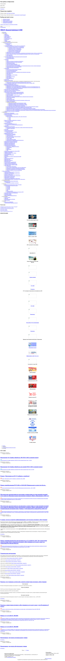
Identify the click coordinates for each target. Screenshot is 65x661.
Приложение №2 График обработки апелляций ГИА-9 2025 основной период (21, 466)
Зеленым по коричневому (7, 22)
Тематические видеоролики (8, 553)
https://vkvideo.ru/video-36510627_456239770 (13, 566)
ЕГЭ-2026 (32, 285)
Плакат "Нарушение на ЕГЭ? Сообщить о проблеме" (15, 476)
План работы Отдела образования (32, 322)
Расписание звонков (3, 210)
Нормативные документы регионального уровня (13, 637)
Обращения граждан (32, 347)
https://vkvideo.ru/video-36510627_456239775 (14, 558)
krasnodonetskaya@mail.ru (11, 657)
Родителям (33, 331)
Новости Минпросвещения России (6, 211)
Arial (7, 13)
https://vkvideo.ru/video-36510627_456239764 (16, 575)
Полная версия (3, 27)
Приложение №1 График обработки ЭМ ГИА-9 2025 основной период (19, 457)
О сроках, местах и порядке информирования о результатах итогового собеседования (23, 519)
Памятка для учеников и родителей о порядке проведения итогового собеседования (23, 581)
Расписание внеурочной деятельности (7, 208)
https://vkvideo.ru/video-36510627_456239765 (12, 573)
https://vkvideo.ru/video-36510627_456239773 (13, 561)
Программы (32, 314)
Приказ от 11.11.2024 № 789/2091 (9, 615)
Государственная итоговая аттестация (6, 207)
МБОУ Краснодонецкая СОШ (11, 30)
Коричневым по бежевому (7, 21)
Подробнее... (2, 534)
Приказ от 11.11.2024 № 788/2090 (9, 626)
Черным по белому (6, 19)
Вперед (27, 650)
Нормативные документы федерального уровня (13, 646)
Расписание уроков (3, 209)
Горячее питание (33, 277)
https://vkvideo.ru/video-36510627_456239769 (15, 568)
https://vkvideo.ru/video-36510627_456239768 (12, 570)
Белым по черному (6, 20)
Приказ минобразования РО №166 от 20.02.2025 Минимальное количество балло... (23, 485)
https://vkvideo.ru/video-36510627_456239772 (19, 563)
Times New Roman (11, 13)
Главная (3, 445)
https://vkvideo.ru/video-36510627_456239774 (13, 559)
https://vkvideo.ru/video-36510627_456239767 (17, 571)
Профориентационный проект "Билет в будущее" (9, 206)
